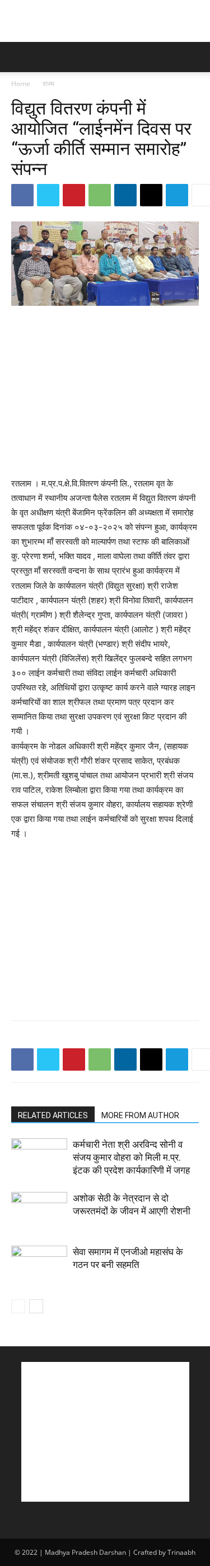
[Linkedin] (125, 195)
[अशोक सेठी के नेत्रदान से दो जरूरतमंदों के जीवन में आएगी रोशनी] (39, 1211)
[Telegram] (177, 195)
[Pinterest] (74, 195)
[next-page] (36, 1306)
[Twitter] (48, 195)
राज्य (48, 83)
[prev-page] (18, 1306)
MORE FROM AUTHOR (140, 1115)
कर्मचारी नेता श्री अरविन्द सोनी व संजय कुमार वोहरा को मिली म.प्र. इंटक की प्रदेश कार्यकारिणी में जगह (131, 1157)
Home (20, 83)
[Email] (151, 195)
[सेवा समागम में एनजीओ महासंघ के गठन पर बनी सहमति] (39, 1265)
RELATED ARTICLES (53, 1115)
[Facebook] (22, 195)
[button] (19, 57)
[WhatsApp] (99, 195)
